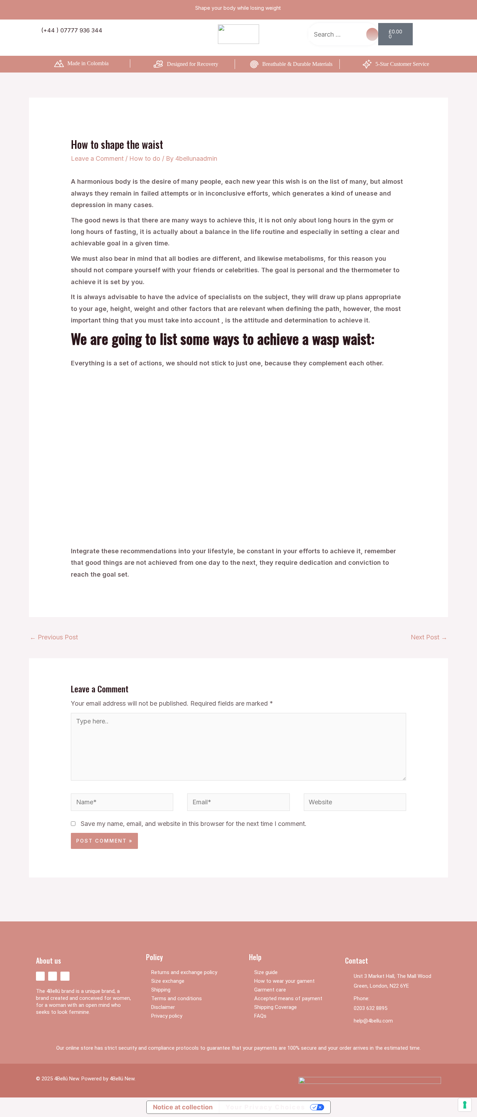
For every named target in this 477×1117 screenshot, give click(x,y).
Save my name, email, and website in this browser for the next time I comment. (194, 823)
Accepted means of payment (288, 998)
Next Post (429, 637)
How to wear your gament (284, 981)
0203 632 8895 (370, 1008)
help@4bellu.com (373, 1021)
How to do (144, 158)
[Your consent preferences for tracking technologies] (464, 1104)
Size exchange (167, 981)
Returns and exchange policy (184, 972)
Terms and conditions (176, 998)
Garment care (270, 990)
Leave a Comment (97, 158)
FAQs (260, 1016)
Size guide (266, 972)
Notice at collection (183, 1107)
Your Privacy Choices (265, 1107)
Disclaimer (163, 1007)
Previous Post (54, 637)
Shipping (160, 990)
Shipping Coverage (275, 1007)
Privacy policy (166, 1016)
